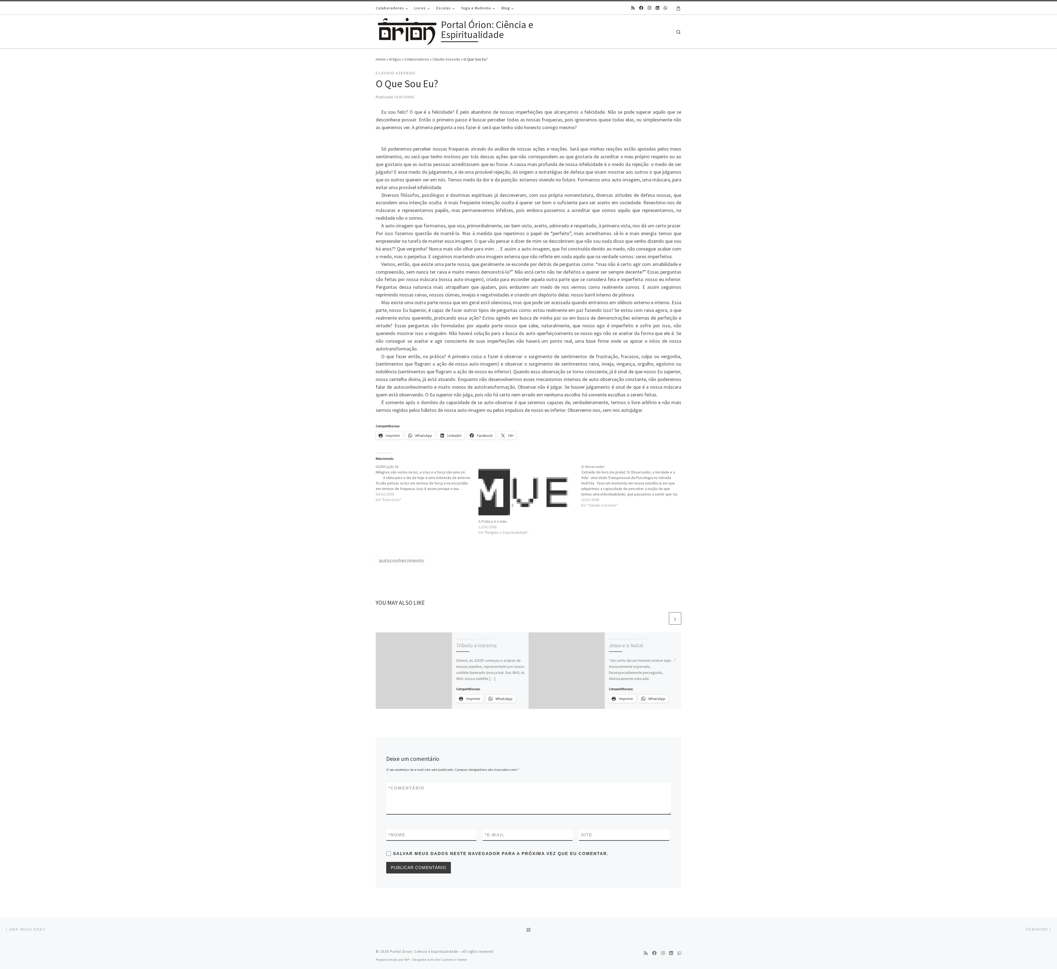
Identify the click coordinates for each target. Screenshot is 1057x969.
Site (586, 834)
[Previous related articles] (662, 618)
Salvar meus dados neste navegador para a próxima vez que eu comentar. (501, 853)
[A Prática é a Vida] (527, 491)
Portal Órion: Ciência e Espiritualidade (424, 951)
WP (407, 960)
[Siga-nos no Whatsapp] (665, 8)
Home (381, 59)
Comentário (406, 788)
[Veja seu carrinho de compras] (678, 8)
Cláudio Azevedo (446, 59)
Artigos (395, 59)
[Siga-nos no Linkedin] (657, 8)
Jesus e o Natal (626, 645)
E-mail (495, 834)
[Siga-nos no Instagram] (649, 8)
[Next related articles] (675, 618)
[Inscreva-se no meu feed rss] (633, 8)
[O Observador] (632, 486)
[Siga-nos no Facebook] (641, 8)
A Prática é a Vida (492, 521)
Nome (396, 834)
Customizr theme (454, 960)
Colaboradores (416, 59)
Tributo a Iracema (476, 645)
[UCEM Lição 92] (427, 483)
